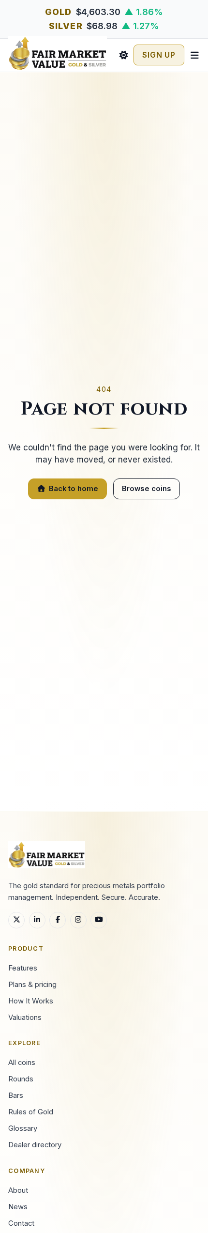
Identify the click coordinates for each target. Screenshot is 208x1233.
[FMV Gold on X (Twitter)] (16, 920)
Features (22, 968)
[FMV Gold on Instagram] (78, 920)
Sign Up (159, 55)
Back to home (73, 488)
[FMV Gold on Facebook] (57, 920)
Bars (15, 1095)
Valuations (25, 1017)
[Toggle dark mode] (123, 55)
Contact (21, 1223)
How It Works (30, 1001)
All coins (21, 1062)
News (18, 1206)
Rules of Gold (30, 1112)
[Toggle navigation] (194, 55)
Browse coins (146, 488)
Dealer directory (34, 1145)
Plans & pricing (32, 984)
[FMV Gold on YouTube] (98, 920)
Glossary (22, 1128)
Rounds (20, 1079)
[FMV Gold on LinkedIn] (37, 920)
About (18, 1190)
